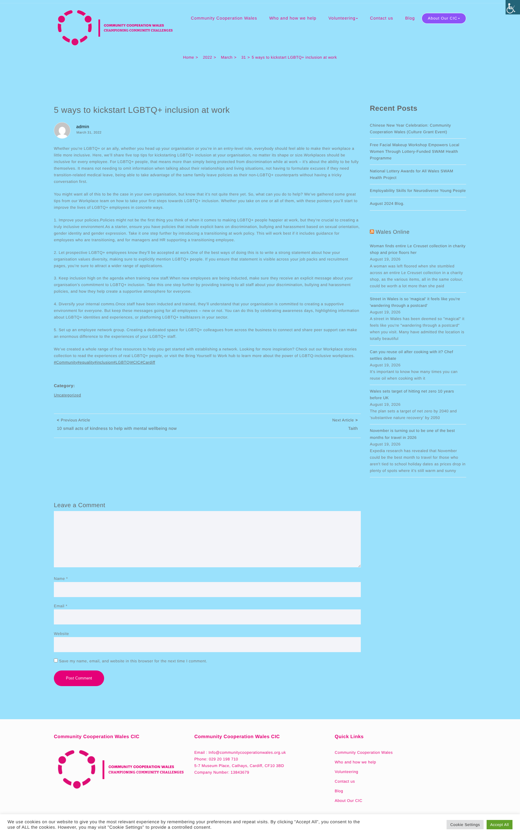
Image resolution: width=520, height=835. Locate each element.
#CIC (136, 362)
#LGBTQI (122, 362)
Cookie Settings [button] (465, 824)
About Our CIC (442, 18)
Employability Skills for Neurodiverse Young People (418, 190)
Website (61, 633)
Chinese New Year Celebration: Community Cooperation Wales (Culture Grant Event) (410, 128)
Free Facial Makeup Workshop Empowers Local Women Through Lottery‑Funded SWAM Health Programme (415, 151)
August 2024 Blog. (387, 203)
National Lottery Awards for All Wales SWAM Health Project (411, 174)
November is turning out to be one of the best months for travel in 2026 (412, 433)
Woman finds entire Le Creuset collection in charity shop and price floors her (418, 249)
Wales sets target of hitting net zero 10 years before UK (412, 394)
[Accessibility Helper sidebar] (513, 7)
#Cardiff (147, 362)
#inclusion (103, 362)
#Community (65, 362)
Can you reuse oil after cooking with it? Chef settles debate (411, 355)
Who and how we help (293, 18)
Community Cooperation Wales (224, 18)
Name (61, 578)
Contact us (381, 18)
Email (60, 606)
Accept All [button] (499, 824)
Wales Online (393, 232)
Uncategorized (67, 395)
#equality (85, 362)
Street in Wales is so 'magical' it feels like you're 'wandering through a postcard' (415, 302)
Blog (410, 18)
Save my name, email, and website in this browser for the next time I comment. (133, 661)
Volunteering (342, 18)
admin (82, 126)
